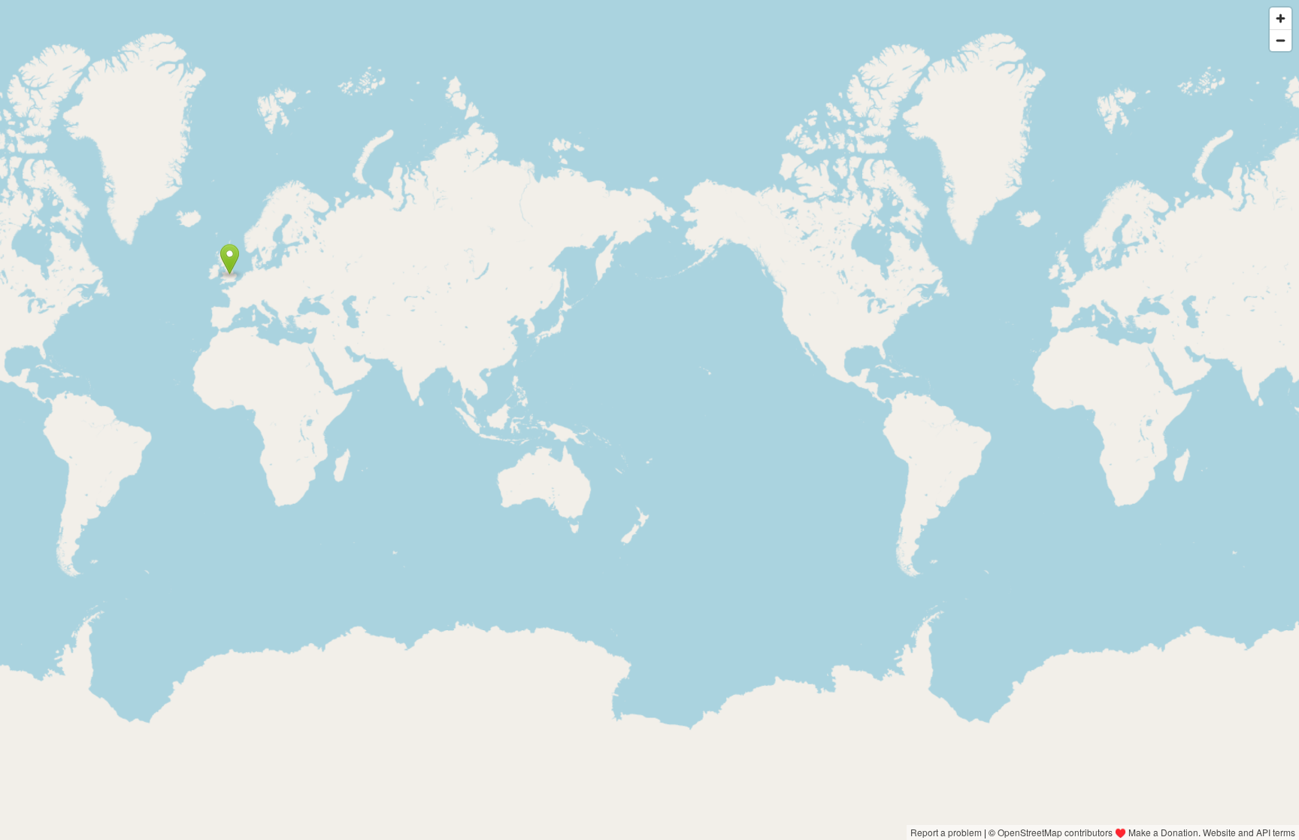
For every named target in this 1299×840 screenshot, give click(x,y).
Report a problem (946, 832)
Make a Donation (1163, 832)
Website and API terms (1249, 832)
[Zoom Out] (1280, 40)
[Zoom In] (1280, 18)
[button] (229, 259)
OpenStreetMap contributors (1055, 832)
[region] (649, 420)
